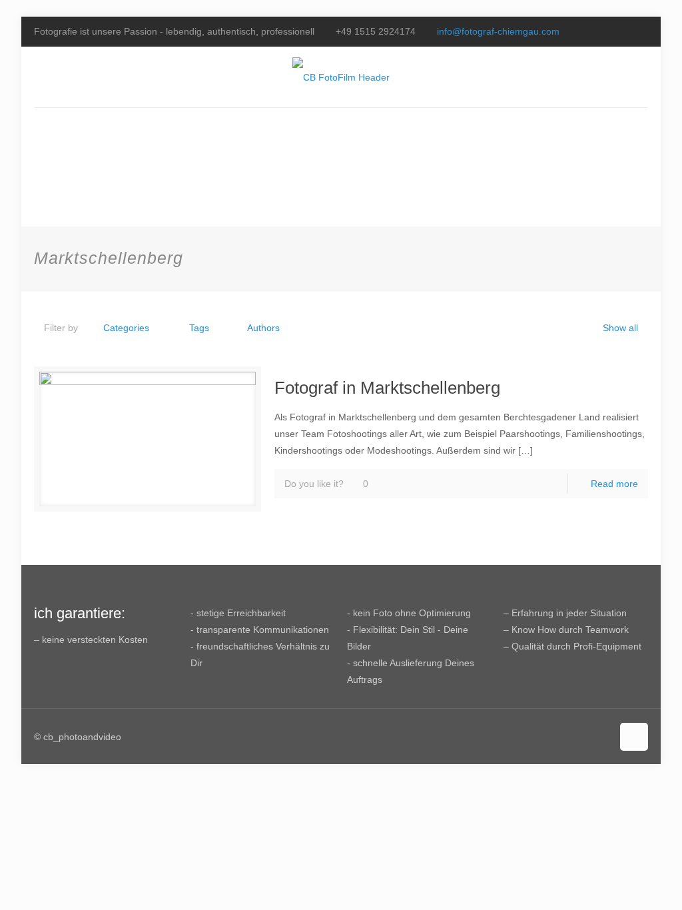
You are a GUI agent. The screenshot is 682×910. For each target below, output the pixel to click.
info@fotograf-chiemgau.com (498, 31)
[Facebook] (605, 31)
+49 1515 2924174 (376, 31)
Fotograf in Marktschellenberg (387, 388)
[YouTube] (623, 31)
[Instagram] (641, 31)
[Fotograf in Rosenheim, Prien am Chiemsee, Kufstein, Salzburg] (341, 77)
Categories (126, 327)
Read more (614, 483)
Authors (263, 327)
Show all (620, 327)
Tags (199, 327)
